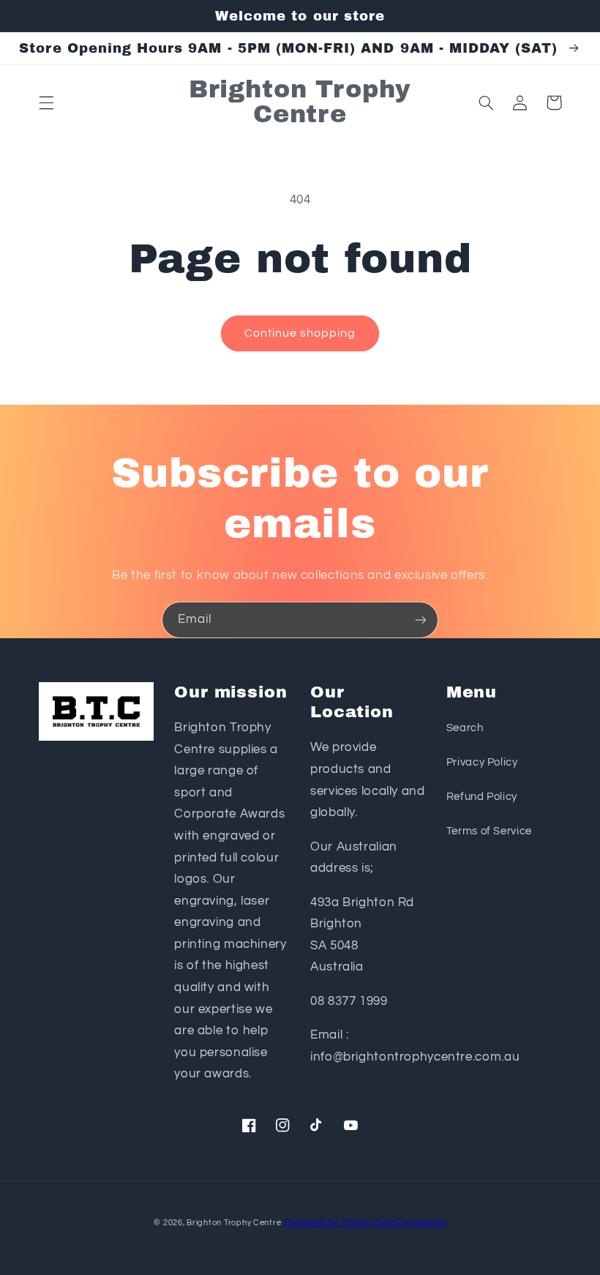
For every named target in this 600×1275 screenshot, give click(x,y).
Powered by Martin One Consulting (365, 1222)
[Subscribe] (421, 620)
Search (465, 727)
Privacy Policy (482, 762)
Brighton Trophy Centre (234, 1223)
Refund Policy (481, 796)
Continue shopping (300, 333)
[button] (46, 102)
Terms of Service (489, 831)
